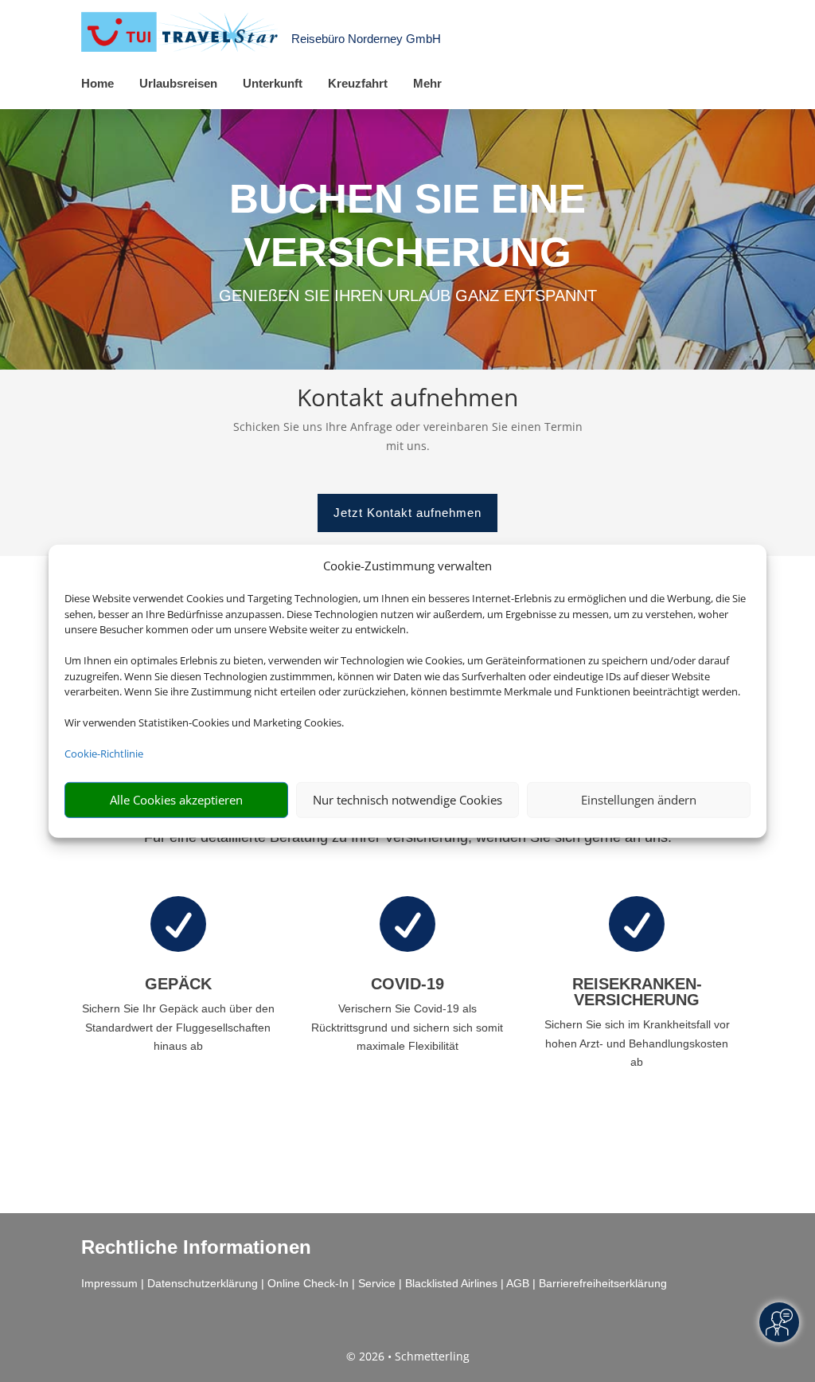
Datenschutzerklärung (202, 1283)
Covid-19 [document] (407, 983)
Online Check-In (308, 1283)
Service (377, 1283)
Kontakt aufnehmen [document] (407, 399)
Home (97, 83)
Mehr (427, 83)
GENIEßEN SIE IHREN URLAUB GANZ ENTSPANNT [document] (408, 295)
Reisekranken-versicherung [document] (637, 991)
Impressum (109, 1283)
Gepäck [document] (178, 983)
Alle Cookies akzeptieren (176, 800)
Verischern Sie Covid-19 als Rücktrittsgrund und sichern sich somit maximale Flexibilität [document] (407, 1027)
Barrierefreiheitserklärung (603, 1283)
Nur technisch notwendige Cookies (407, 800)
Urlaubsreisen (178, 83)
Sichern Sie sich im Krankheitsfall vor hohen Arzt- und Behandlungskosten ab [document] (637, 1043)
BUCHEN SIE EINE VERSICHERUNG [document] (407, 225)
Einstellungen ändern (638, 800)
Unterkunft (272, 83)
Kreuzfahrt (358, 83)
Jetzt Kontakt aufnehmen (407, 512)
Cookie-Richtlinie (103, 753)
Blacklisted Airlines (451, 1283)
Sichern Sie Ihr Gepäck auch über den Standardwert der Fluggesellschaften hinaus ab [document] (178, 1027)
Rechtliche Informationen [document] (196, 1247)
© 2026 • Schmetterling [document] (408, 1356)
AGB (517, 1283)
